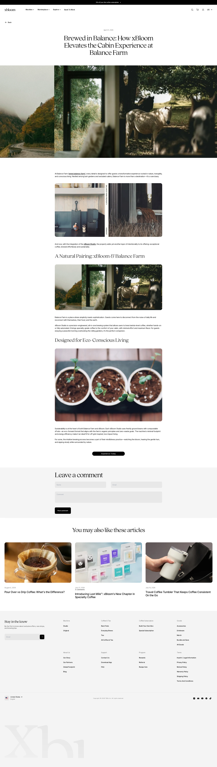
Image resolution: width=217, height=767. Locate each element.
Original (66, 631)
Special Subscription (146, 631)
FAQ (102, 667)
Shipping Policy (182, 676)
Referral (142, 662)
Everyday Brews (107, 631)
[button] (197, 9)
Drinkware (180, 631)
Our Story (66, 658)
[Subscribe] (42, 637)
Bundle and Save (183, 640)
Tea (102, 635)
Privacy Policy (182, 662)
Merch (179, 635)
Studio (65, 626)
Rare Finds (105, 626)
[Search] (192, 9)
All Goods (180, 645)
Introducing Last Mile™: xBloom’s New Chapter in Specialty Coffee (105, 595)
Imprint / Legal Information (186, 658)
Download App (106, 662)
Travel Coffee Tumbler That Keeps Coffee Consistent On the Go (178, 593)
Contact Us (105, 658)
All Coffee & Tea (107, 640)
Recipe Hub (143, 667)
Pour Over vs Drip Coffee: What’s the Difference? (35, 592)
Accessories (181, 626)
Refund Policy (182, 667)
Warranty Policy (182, 672)
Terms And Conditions (185, 681)
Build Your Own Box (146, 626)
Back (9, 22)
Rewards (142, 658)
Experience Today (108, 454)
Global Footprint (69, 667)
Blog (65, 672)
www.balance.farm (77, 174)
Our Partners (68, 662)
